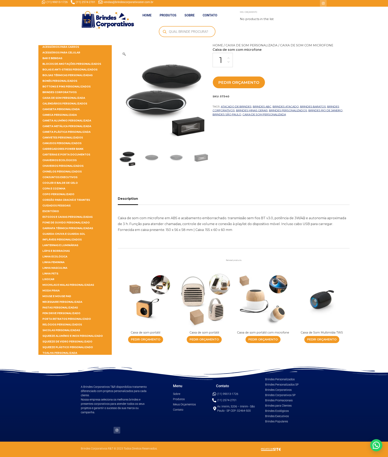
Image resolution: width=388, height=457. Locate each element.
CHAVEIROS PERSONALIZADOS (62, 165)
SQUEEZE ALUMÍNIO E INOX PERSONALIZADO (72, 335)
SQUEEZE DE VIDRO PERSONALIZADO (67, 341)
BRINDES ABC (262, 106)
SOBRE (190, 15)
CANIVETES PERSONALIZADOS (62, 137)
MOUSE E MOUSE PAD (56, 296)
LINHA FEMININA (53, 262)
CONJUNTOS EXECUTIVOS (59, 177)
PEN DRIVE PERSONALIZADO (61, 313)
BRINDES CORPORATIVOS (59, 92)
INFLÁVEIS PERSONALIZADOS (62, 239)
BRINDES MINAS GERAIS (252, 110)
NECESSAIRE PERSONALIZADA (62, 301)
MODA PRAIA (51, 290)
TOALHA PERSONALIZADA (59, 352)
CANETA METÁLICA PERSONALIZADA (66, 126)
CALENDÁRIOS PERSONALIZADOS (64, 103)
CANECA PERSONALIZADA (59, 114)
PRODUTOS (168, 15)
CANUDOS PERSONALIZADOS (61, 143)
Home (218, 45)
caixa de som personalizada (264, 114)
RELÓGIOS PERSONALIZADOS (62, 324)
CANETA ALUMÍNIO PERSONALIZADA (66, 120)
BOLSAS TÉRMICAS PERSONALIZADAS (67, 75)
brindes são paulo (227, 114)
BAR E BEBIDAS (52, 58)
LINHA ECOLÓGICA (54, 256)
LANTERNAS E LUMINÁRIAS (60, 245)
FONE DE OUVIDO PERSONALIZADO (66, 222)
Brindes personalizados (288, 110)
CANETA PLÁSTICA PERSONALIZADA (66, 131)
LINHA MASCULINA (54, 267)
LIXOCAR (48, 279)
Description (128, 199)
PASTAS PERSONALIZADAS (60, 307)
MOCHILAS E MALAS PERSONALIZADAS (68, 284)
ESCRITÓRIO (50, 211)
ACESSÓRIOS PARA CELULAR (61, 52)
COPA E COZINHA (53, 188)
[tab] (132, 198)
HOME (147, 15)
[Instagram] (323, 3)
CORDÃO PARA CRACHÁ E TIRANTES (66, 199)
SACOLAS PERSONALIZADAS (61, 330)
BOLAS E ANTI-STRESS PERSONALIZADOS (69, 69)
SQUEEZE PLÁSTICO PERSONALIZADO (67, 347)
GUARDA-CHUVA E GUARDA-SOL (63, 233)
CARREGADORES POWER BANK (62, 148)
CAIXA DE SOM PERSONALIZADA (251, 45)
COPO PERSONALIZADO (58, 194)
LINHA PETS (50, 273)
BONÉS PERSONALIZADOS (59, 80)
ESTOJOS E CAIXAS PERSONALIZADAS (67, 216)
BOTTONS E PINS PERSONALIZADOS (66, 86)
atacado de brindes (236, 106)
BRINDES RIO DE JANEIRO (325, 110)
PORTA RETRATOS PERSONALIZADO (66, 318)
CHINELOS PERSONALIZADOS (62, 171)
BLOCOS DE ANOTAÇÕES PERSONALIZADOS (71, 63)
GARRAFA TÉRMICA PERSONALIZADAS (67, 228)
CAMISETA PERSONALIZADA (61, 109)
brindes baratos (313, 106)
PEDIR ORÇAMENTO (238, 82)
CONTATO (210, 15)
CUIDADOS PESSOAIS (56, 205)
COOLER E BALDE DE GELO (60, 182)
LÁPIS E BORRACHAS (56, 250)
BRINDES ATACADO (286, 106)
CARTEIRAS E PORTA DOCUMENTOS (66, 154)
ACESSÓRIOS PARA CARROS (60, 46)
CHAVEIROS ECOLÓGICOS (59, 160)
